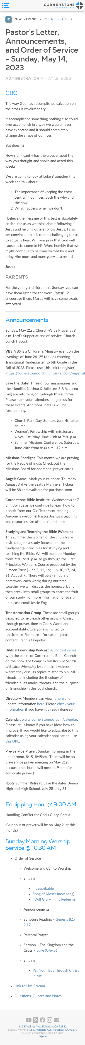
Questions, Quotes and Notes (38, 996)
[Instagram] (49, 1021)
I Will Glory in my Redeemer (55, 899)
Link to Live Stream (30, 986)
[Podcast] (35, 1021)
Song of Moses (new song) (53, 894)
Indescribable (43, 888)
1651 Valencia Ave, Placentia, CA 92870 (53, 1029)
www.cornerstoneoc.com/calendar (49, 719)
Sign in (43, 1036)
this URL (12, 741)
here (61, 522)
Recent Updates (56, 19)
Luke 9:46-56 (46, 950)
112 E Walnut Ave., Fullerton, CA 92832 (43, 1026)
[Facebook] (42, 1021)
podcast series (64, 650)
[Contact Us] (56, 1021)
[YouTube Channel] (28, 1021)
